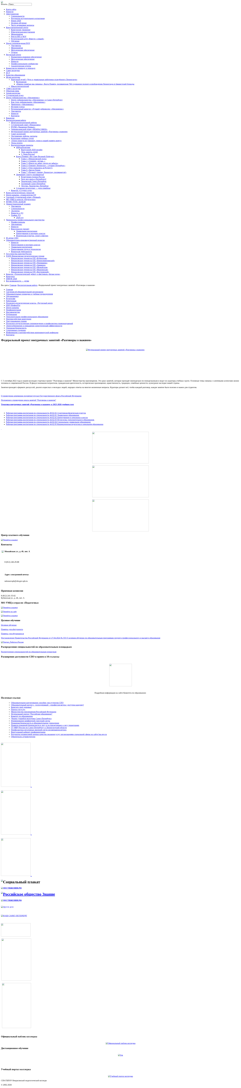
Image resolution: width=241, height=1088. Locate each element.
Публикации (11, 314)
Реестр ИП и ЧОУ (18, 36)
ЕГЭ (8, 73)
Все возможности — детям (17, 281)
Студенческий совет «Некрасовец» (26, 125)
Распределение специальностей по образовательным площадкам (28, 652)
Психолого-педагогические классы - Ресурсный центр (29, 303)
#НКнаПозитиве (23, 147)
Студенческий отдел (14, 95)
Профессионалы (18, 222)
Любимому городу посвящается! (30, 175)
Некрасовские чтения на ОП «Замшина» (28, 265)
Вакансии (10, 118)
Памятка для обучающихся (12, 634)
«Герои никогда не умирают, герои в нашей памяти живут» (36, 141)
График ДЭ (16, 215)
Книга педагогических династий (20, 193)
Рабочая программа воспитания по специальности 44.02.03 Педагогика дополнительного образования (50, 420)
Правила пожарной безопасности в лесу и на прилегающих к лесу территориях (45, 725)
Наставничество (13, 312)
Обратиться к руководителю (23, 737)
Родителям (10, 298)
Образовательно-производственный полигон (25, 240)
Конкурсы (10, 276)
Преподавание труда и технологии (26, 249)
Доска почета (16, 143)
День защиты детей (29, 152)
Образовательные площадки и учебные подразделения (29, 294)
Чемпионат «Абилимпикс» (22, 104)
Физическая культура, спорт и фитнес (32, 236)
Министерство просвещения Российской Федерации (33, 712)
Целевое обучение (19, 23)
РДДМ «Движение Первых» (23, 127)
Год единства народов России (19, 254)
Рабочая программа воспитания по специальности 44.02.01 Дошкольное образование (43, 415)
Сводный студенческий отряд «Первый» (23, 197)
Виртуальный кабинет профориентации (28, 732)
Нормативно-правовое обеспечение (26, 57)
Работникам (11, 301)
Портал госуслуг (18, 709)
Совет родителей (18, 134)
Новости (9, 12)
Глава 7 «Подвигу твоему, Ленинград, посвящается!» (44, 172)
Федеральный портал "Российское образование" (31, 714)
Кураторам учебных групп (22, 138)
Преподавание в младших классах (30, 233)
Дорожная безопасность (16, 328)
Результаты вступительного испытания (28, 18)
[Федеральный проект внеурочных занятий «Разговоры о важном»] (120, 361)
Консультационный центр (17, 27)
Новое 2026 (16, 21)
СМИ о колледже (13, 89)
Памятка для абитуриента (12, 629)
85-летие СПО (12, 238)
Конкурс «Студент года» (21, 190)
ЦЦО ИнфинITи (13, 305)
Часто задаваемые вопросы (22, 25)
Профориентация (13, 310)
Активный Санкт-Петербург (33, 184)
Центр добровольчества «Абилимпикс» (23, 98)
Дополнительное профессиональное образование (27, 317)
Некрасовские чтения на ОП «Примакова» (29, 263)
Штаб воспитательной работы (24, 122)
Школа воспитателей (20, 86)
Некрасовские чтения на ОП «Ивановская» (29, 270)
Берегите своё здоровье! (21, 707)
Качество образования (15, 75)
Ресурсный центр (13, 55)
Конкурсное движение (20, 30)
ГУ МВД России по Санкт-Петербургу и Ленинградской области (39, 728)
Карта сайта (11, 9)
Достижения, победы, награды (24, 136)
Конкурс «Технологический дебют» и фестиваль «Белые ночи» (33, 274)
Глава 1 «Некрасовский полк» (34, 159)
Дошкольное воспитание (26, 231)
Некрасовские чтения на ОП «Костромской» (30, 272)
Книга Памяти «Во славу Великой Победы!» (35, 156)
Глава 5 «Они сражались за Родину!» (37, 168)
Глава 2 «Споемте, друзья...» (33, 161)
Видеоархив (21, 82)
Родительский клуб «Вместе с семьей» (27, 39)
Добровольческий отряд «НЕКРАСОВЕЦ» (29, 129)
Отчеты (14, 52)
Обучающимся (12, 296)
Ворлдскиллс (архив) (20, 229)
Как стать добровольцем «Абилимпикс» (28, 102)
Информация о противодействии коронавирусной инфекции (32, 332)
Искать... (5, 4)
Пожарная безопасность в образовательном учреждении (35, 723)
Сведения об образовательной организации (24, 292)
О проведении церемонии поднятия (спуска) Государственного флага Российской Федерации (41, 396)
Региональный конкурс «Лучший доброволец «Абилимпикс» (37, 109)
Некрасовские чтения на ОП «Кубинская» (29, 258)
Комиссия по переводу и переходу (20, 68)
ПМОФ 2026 (11, 279)
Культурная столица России (33, 177)
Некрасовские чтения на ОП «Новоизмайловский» (33, 261)
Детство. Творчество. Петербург (35, 186)
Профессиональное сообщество (24, 64)
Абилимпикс (16, 224)
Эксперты (15, 211)
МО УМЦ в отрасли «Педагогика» (21, 199)
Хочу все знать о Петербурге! (33, 179)
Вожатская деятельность (21, 251)
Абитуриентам (12, 14)
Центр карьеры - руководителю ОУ (21, 195)
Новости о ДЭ (17, 213)
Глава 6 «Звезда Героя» (31, 170)
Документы (16, 46)
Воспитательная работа (16, 120)
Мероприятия (17, 34)
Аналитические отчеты (21, 66)
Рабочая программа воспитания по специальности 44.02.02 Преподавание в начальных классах (47, 417)
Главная (13, 285)
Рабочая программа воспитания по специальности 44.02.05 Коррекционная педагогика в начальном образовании (54, 424)
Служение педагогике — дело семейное (33, 188)
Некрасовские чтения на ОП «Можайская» (29, 267)
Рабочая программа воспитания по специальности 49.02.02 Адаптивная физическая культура (46, 413)
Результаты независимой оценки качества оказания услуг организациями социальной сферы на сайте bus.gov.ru (59, 734)
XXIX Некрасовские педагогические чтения (25, 256)
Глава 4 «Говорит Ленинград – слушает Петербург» (43, 165)
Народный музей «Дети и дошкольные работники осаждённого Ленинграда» (44, 79)
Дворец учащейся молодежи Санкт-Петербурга (31, 718)
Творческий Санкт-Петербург (34, 181)
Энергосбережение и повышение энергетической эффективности (34, 326)
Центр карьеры (12, 308)
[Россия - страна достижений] (11, 888)
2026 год (19, 218)
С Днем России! (28, 154)
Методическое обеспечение (23, 50)
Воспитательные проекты (22, 145)
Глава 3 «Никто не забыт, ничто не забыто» (39, 163)
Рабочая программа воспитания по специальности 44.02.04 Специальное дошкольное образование (48, 422)
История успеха (18, 107)
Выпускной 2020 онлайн (31, 150)
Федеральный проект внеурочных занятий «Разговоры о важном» (39, 132)
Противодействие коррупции (18, 319)
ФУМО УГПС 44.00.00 (16, 202)
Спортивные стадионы (16, 330)
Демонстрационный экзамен (18, 204)
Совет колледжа (13, 70)
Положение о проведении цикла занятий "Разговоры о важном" (28, 400)
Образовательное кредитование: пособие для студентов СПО (37, 703)
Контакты (15, 116)
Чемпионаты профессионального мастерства (25, 220)
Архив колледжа (13, 93)
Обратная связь (12, 91)
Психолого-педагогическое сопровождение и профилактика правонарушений (39, 323)
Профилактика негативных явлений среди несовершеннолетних (39, 730)
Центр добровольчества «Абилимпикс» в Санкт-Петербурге (37, 100)
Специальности (17, 16)
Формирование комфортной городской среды (30, 721)
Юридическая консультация (23, 32)
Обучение (15, 41)
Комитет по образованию (22, 716)
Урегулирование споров (16, 321)
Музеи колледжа (13, 77)
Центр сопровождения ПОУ (18, 43)
